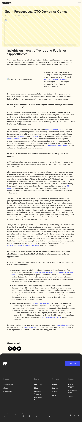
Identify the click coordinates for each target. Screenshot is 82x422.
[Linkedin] (19, 348)
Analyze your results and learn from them (23, 245)
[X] (14, 348)
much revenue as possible (51, 317)
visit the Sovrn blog (63, 325)
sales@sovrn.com (30, 327)
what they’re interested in (58, 146)
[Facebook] (10, 348)
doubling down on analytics (41, 303)
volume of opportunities (54, 129)
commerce (34, 136)
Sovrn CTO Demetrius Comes (55, 79)
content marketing (14, 139)
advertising (22, 136)
